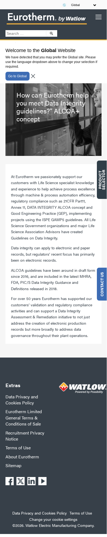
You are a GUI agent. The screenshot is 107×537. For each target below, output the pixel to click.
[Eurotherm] (46, 24)
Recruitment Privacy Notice (24, 436)
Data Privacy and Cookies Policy (21, 399)
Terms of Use (18, 447)
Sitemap (13, 465)
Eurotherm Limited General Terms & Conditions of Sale (23, 417)
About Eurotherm (22, 456)
